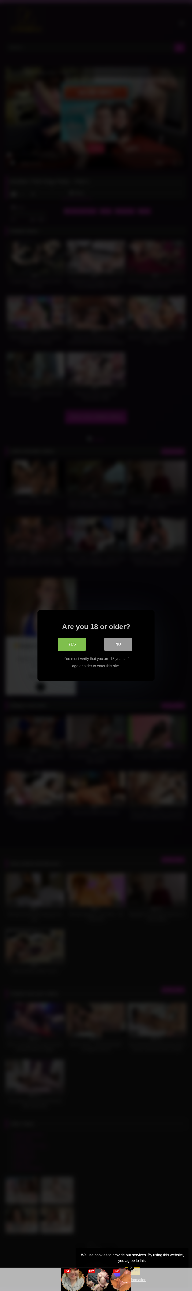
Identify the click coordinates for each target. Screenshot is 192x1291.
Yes (72, 644)
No (118, 644)
